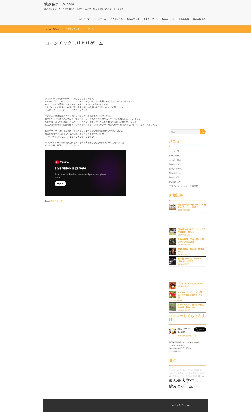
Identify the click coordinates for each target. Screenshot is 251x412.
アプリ (196, 387)
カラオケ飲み (116, 19)
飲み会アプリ (133, 19)
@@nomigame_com (187, 336)
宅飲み (195, 376)
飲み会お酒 (184, 19)
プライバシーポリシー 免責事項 (183, 186)
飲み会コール (168, 19)
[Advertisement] (74, 68)
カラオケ (173, 376)
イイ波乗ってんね (185, 370)
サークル (189, 373)
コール (201, 376)
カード (179, 376)
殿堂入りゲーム (151, 19)
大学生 (188, 380)
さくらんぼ (201, 373)
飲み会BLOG (199, 19)
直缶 (194, 373)
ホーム (48, 29)
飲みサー (181, 373)
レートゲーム (100, 19)
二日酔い (199, 370)
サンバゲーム (174, 370)
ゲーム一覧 (84, 19)
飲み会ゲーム (59, 29)
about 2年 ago (175, 351)
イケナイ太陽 (187, 376)
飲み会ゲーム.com (59, 4)
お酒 (194, 370)
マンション (199, 381)
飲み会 (175, 380)
